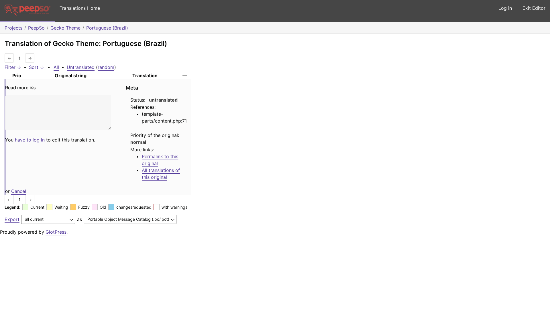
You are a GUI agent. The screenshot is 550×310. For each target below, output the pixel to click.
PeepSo (36, 28)
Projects (13, 28)
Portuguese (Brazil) (107, 28)
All (56, 67)
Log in (505, 8)
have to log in (30, 140)
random (106, 67)
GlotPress (56, 232)
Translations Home (80, 8)
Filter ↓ (13, 67)
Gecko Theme (65, 28)
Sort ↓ (36, 67)
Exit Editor (533, 8)
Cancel (18, 191)
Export (12, 219)
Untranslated (81, 67)
